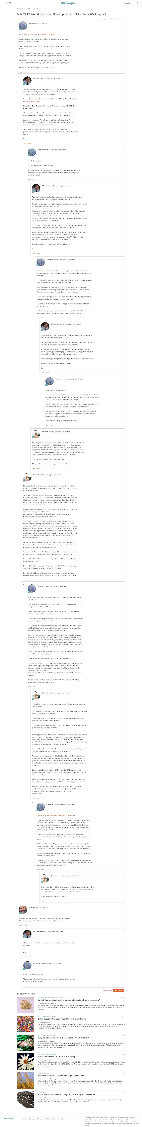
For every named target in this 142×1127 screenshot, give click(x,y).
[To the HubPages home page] (9, 1118)
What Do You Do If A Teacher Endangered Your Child (61, 1076)
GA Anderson (37, 78)
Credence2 (32, 23)
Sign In (127, 3)
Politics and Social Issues (47, 1016)
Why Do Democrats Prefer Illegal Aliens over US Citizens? (63, 1038)
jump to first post (107, 990)
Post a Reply (118, 990)
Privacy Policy (51, 1119)
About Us (24, 1119)
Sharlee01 (45, 431)
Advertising (60, 1119)
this (62, 78)
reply (20, 72)
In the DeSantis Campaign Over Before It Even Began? (62, 1019)
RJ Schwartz (33, 907)
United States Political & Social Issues (51, 997)
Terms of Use (41, 1119)
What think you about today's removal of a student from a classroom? (69, 1000)
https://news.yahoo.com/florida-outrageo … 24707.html (56, 815)
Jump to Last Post (102, 19)
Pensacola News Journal (31, 101)
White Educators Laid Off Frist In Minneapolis (58, 1057)
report (25, 72)
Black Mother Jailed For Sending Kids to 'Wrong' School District (66, 1095)
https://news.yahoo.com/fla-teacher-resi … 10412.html (37, 34)
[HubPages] (68, 3)
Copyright (32, 1119)
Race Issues (42, 1092)
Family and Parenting (45, 1073)
